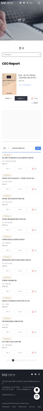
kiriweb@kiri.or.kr (26, 389)
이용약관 (14, 407)
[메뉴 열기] (39, 3)
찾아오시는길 (32, 407)
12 (15, 360)
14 (20, 360)
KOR (31, 3)
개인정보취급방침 (6, 407)
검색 (38, 148)
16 (25, 360)
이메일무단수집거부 (22, 407)
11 (13, 360)
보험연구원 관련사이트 (8, 395)
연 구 (21, 48)
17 (27, 360)
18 (29, 360)
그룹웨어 (39, 407)
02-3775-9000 (30, 387)
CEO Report (7, 55)
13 (17, 360)
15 (22, 360)
